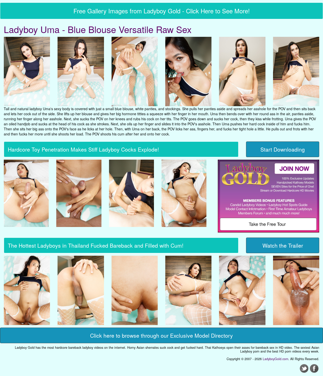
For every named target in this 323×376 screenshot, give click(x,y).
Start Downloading (282, 149)
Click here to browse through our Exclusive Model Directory (161, 335)
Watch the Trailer (282, 245)
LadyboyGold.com (275, 359)
